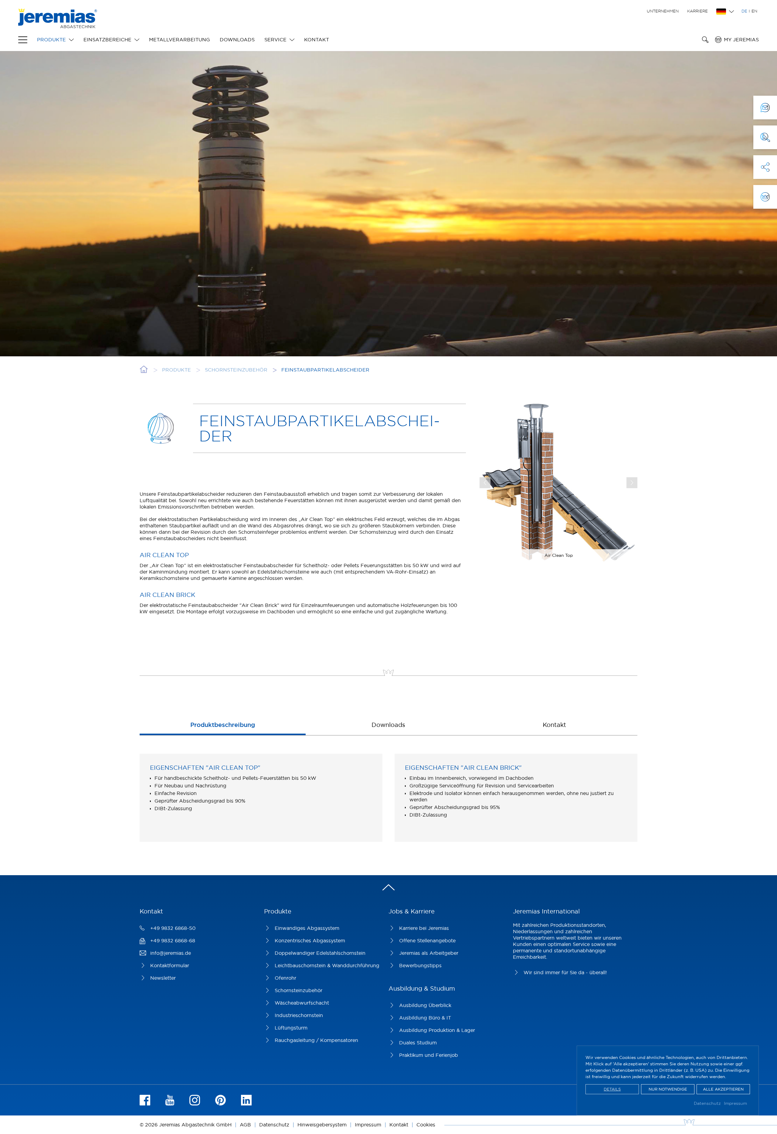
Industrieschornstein (299, 1015)
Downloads (237, 39)
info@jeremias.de (170, 953)
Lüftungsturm (291, 1028)
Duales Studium (418, 1043)
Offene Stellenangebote (427, 940)
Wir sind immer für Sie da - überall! (565, 972)
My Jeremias (741, 39)
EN (754, 11)
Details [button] (612, 1089)
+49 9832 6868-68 (172, 940)
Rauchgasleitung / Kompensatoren (316, 1040)
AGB (245, 1125)
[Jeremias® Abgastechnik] (57, 25)
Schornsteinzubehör (298, 990)
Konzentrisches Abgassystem (310, 940)
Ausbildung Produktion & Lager (437, 1030)
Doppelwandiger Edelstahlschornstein (320, 953)
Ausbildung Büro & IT (425, 1018)
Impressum (735, 1103)
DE (744, 11)
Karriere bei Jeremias (424, 928)
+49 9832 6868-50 (172, 928)
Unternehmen (663, 11)
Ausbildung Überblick (425, 1005)
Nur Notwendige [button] (668, 1089)
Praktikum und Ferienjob (428, 1055)
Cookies (425, 1125)
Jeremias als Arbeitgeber (428, 953)
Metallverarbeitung (179, 39)
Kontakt (316, 39)
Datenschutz (707, 1103)
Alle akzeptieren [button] (723, 1089)
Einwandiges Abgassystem (307, 928)
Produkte (51, 39)
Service (275, 39)
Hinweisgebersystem (322, 1125)
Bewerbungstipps (420, 965)
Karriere (697, 11)
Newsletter (163, 978)
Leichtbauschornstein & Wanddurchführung (327, 965)
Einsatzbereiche (107, 39)
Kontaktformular (169, 965)
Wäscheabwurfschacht (302, 1003)
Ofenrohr (285, 978)
